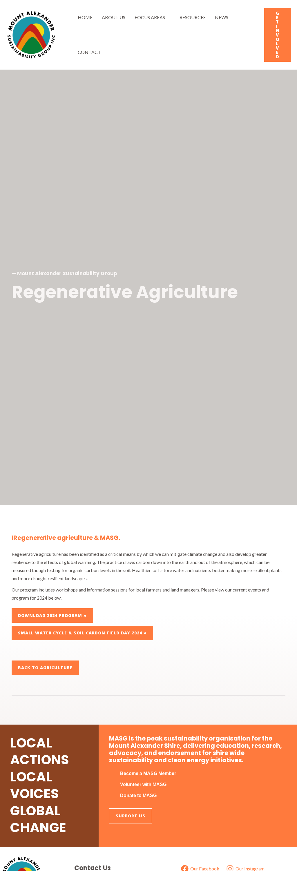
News (221, 17)
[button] (277, 35)
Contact (89, 52)
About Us (113, 17)
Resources (193, 17)
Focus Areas (150, 17)
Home (85, 17)
